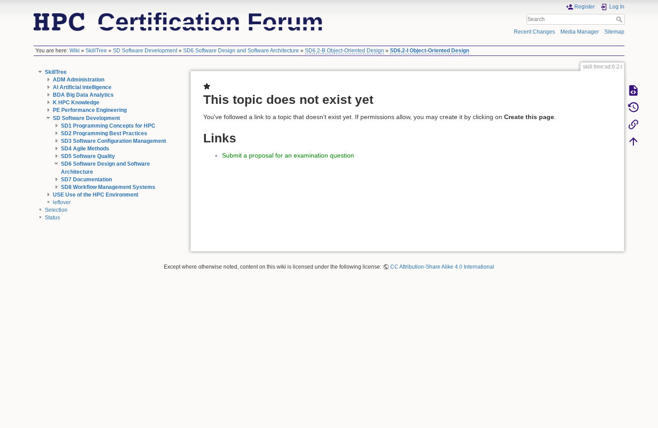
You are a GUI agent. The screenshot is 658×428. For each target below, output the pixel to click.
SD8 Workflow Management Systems (108, 187)
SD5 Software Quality (88, 156)
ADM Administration (78, 80)
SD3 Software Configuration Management (113, 141)
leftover (62, 202)
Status (52, 217)
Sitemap (614, 32)
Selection (56, 210)
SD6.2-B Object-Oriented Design (344, 50)
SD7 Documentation (86, 179)
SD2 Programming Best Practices (104, 133)
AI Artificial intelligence (82, 87)
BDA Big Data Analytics (83, 95)
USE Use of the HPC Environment (95, 195)
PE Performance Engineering (90, 110)
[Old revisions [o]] (633, 107)
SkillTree (96, 50)
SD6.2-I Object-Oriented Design (429, 50)
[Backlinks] (633, 124)
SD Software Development (145, 50)
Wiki (74, 50)
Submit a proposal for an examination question (288, 155)
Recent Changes (534, 32)
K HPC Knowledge (76, 102)
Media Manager (579, 32)
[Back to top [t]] (633, 141)
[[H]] (178, 21)
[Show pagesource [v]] (633, 89)
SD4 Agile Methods (85, 149)
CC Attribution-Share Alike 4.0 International (442, 267)
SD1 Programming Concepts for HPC (108, 126)
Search (620, 19)
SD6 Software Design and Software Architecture (241, 50)
